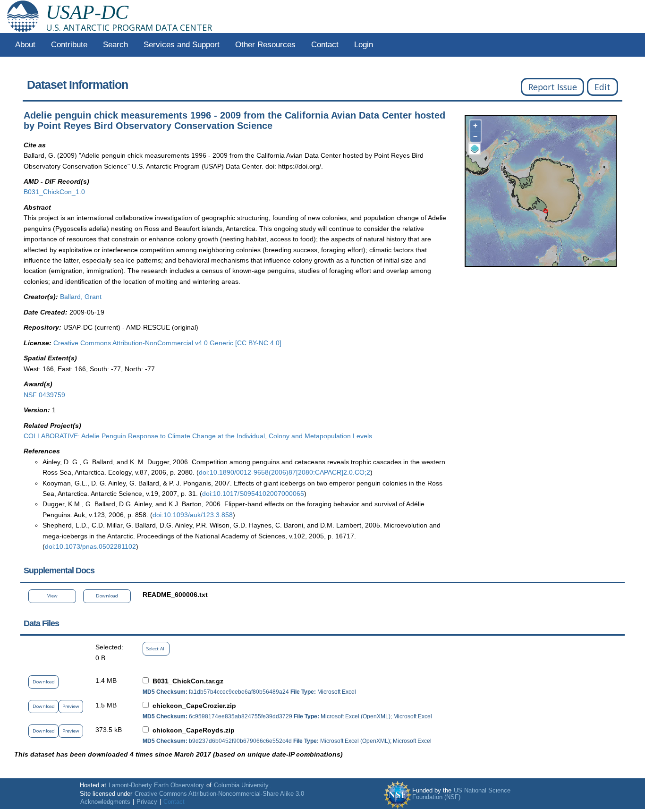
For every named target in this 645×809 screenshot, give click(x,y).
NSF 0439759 (44, 395)
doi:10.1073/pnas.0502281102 (90, 546)
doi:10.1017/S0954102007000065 (253, 493)
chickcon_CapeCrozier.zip (194, 705)
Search (115, 44)
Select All (156, 649)
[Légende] (474, 149)
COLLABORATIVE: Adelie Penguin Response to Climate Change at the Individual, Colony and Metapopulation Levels (198, 436)
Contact (325, 44)
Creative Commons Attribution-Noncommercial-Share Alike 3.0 (219, 794)
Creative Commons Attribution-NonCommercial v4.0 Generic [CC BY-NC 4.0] (167, 343)
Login (363, 44)
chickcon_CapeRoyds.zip (194, 730)
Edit (602, 87)
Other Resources (265, 44)
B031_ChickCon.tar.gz (188, 681)
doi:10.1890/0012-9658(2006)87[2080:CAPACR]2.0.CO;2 (284, 472)
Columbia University (241, 785)
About (25, 44)
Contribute (69, 44)
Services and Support (182, 44)
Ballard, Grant (81, 296)
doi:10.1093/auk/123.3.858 (193, 515)
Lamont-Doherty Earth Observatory (156, 785)
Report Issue (552, 87)
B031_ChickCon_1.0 (54, 192)
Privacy (146, 802)
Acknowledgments (105, 802)
